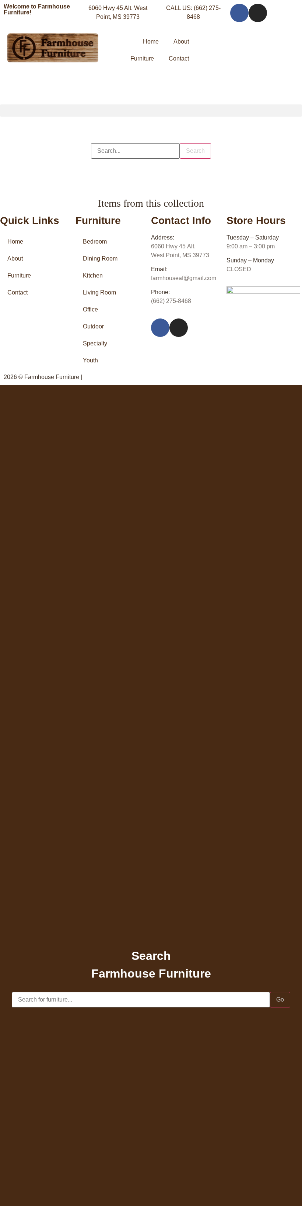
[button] (151, 110)
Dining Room (100, 258)
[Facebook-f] (239, 13)
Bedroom (95, 241)
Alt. (173, 246)
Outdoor (93, 326)
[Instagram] (258, 13)
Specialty (95, 343)
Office (90, 309)
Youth (90, 360)
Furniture (142, 58)
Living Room (99, 292)
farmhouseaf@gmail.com (183, 278)
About (181, 41)
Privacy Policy (102, 377)
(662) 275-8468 (171, 301)
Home (151, 41)
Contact (179, 58)
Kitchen (93, 275)
